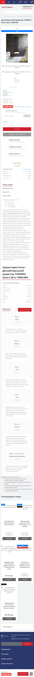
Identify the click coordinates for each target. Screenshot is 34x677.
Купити (27, 116)
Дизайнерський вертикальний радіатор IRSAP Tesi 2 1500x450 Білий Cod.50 (9, 565)
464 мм (30, 294)
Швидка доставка (14, 140)
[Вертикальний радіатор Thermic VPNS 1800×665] (9, 512)
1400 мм (29, 293)
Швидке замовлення (17, 134)
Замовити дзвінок (27, 8)
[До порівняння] (30, 87)
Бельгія (30, 289)
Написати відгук (25, 310)
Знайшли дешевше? (26, 106)
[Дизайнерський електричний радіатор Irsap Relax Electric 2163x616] (9, 594)
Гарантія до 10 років (15, 146)
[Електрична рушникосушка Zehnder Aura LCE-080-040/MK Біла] (25, 553)
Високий (29, 300)
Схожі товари (6, 195)
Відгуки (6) (5, 192)
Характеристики (7, 188)
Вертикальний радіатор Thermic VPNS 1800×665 (9, 522)
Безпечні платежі (14, 153)
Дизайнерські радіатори (10, 16)
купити (24, 674)
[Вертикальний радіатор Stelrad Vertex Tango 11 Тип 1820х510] (25, 512)
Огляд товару (7, 184)
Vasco (10, 99)
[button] (14, 2)
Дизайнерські (28, 302)
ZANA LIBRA (29, 285)
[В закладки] (26, 87)
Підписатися (27, 644)
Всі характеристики (27, 169)
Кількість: (5, 121)
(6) (15, 87)
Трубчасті (29, 296)
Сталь (30, 298)
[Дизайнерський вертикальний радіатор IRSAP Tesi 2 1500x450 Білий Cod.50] (9, 553)
